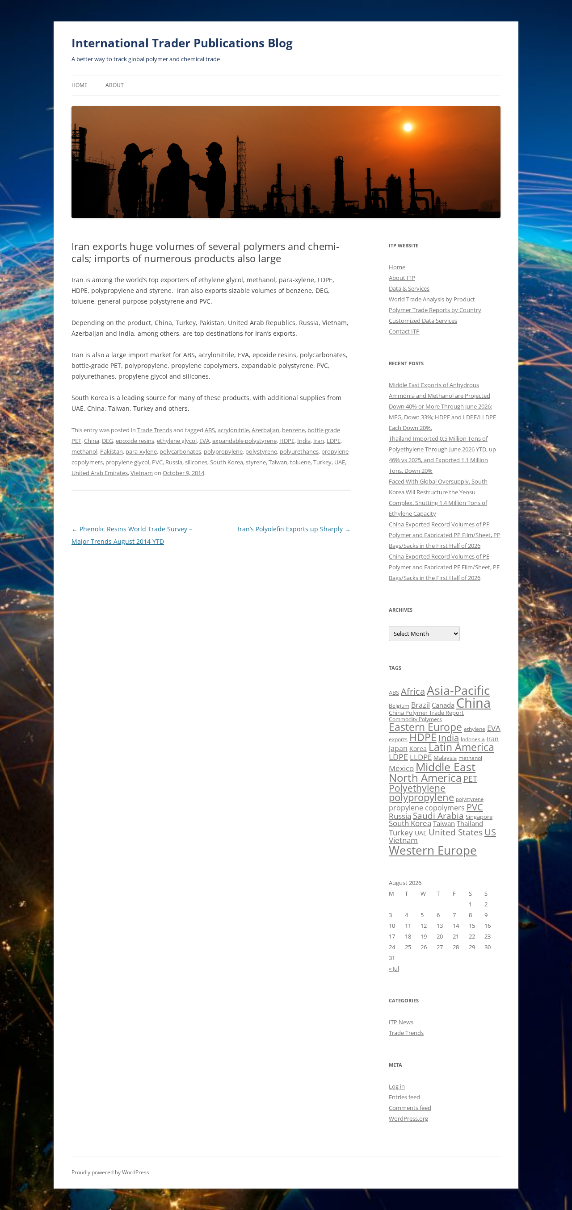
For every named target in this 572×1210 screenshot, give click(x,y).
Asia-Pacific (458, 690)
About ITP (402, 278)
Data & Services (409, 288)
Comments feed (410, 1108)
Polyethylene (417, 787)
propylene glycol (127, 462)
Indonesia (473, 739)
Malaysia (445, 758)
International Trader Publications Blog (182, 43)
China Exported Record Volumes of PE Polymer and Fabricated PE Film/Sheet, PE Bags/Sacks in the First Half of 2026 (444, 567)
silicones (196, 462)
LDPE (334, 441)
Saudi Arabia (438, 815)
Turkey (322, 462)
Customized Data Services (423, 321)
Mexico (401, 768)
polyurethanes (299, 451)
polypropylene (223, 451)
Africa (413, 691)
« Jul (394, 968)
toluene (300, 462)
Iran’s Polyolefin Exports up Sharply (294, 529)
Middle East (445, 766)
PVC (157, 462)
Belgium (399, 705)
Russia (173, 462)
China (91, 441)
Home (80, 85)
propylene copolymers (427, 808)
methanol (84, 451)
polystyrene (261, 451)
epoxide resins (135, 441)
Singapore (479, 817)
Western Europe (433, 850)
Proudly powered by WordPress (110, 1172)
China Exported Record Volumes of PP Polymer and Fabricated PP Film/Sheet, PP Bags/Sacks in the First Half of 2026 (444, 535)
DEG (107, 441)
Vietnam (141, 473)
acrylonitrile (233, 430)
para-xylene (141, 451)
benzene (293, 430)
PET (470, 778)
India (304, 441)
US (490, 832)
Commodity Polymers (415, 719)
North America (425, 777)
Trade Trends (154, 430)
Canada (443, 705)
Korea (418, 748)
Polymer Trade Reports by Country (435, 310)
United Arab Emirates (100, 473)
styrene (256, 462)
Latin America (461, 747)
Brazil (420, 705)
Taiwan (278, 462)
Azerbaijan (265, 430)
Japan (398, 748)
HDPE (286, 441)
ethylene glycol (177, 441)
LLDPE (421, 757)
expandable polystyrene (244, 441)
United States (456, 832)
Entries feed (404, 1097)
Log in (397, 1086)
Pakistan (111, 451)
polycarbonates (180, 451)
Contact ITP (404, 331)
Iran (318, 441)
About (114, 85)
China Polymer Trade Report (426, 713)
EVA (204, 441)
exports (398, 739)
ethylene (474, 729)
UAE (339, 462)
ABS (210, 430)
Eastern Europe (425, 727)
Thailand (470, 823)
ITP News (401, 1022)
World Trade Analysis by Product (432, 299)
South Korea (226, 462)
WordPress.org (408, 1118)
